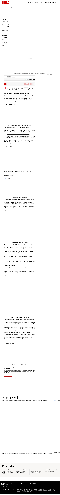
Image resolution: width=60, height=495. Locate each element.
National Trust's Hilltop (9, 256)
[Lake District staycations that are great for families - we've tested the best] (54, 2)
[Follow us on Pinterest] (10, 489)
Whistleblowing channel (43, 489)
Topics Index (31, 484)
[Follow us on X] (3, 489)
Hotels (24, 378)
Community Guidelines (33, 489)
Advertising (13, 484)
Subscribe (48, 2)
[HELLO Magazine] (6, 2)
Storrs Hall (6, 131)
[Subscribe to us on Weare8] (12, 489)
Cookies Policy (25, 489)
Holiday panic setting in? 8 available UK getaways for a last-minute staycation (36, 471)
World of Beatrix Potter (12, 257)
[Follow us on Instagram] (0, 489)
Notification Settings (20, 490)
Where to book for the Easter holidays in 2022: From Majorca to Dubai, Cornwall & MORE (8, 471)
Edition (37, 2)
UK (5, 378)
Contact (21, 483)
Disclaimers (18, 489)
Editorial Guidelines (38, 490)
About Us (12, 483)
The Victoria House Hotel (9, 319)
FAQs (21, 484)
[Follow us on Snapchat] (8, 489)
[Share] (34, 79)
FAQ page (7, 372)
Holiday (19, 378)
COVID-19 (26, 87)
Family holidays (11, 378)
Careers (18, 491)
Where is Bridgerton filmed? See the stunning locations (18, 332)
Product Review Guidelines (26, 491)
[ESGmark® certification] (6, 484)
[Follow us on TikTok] (5, 489)
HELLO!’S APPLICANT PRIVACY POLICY (49, 490)
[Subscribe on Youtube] (7, 489)
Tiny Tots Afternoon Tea (18, 244)
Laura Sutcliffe (9, 76)
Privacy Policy (52, 489)
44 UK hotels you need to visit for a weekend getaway (51, 470)
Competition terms (29, 490)
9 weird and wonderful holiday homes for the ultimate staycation (21, 471)
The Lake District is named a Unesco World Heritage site (18, 93)
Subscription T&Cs (32, 483)
